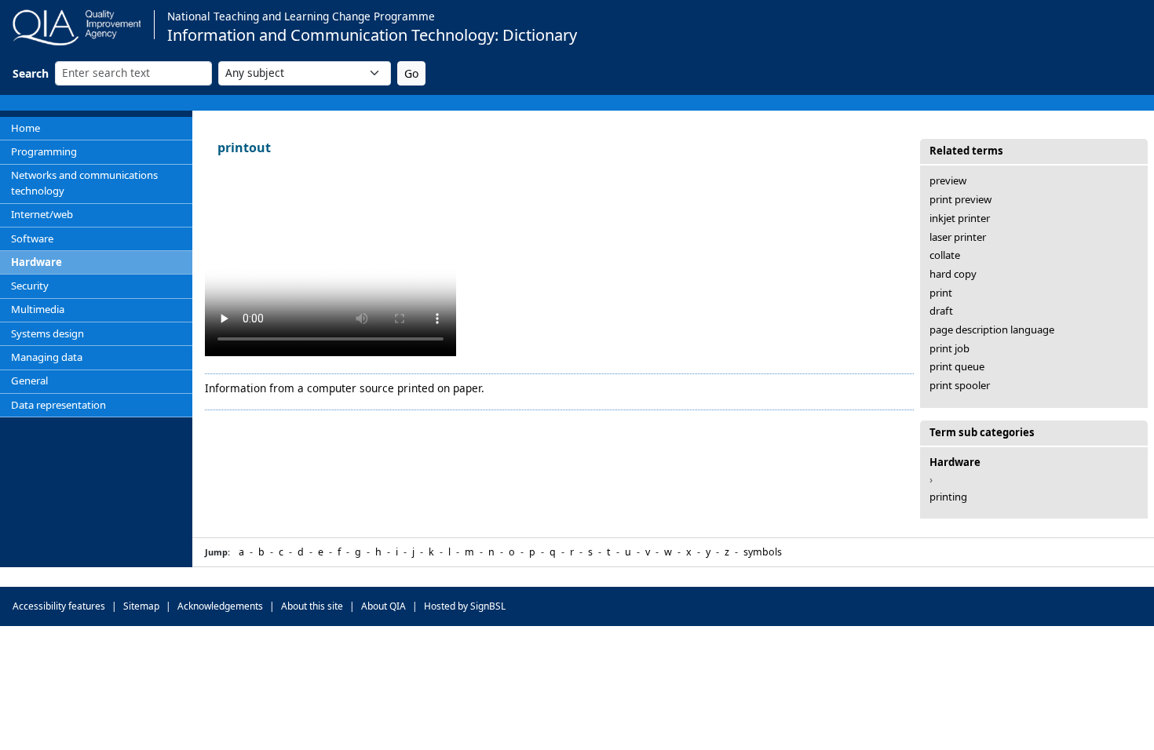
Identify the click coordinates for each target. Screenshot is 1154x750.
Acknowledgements (220, 606)
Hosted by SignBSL (465, 606)
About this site (312, 606)
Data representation (58, 405)
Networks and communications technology (84, 183)
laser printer (957, 237)
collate (944, 255)
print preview (960, 199)
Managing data (46, 357)
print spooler (959, 385)
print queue (956, 366)
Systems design (47, 333)
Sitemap (141, 606)
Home (25, 128)
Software (32, 238)
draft (941, 311)
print (940, 293)
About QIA (383, 606)
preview (947, 180)
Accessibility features (59, 606)
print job (949, 348)
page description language (991, 329)
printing (948, 497)
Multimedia (37, 309)
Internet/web (42, 214)
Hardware (36, 262)
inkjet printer (959, 218)
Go (411, 73)
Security (30, 286)
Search (31, 73)
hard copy (953, 274)
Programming (44, 151)
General (29, 380)
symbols (762, 552)
